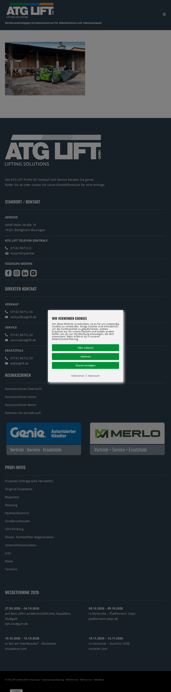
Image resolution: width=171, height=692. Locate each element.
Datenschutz (77, 375)
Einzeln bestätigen (86, 365)
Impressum (94, 375)
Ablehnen (85, 356)
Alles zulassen (86, 347)
